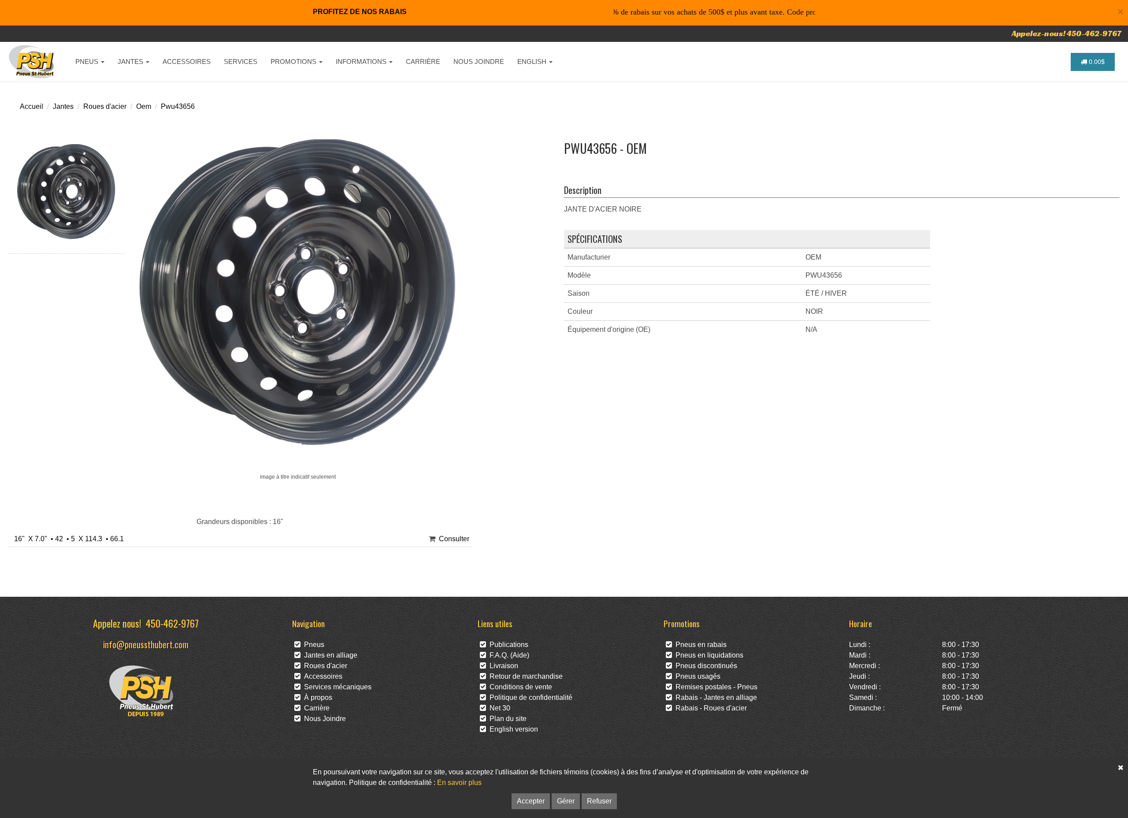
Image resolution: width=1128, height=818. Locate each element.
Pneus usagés (696, 676)
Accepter (531, 801)
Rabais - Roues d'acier (709, 708)
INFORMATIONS (362, 61)
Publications (507, 644)
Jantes (63, 106)
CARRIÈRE (423, 61)
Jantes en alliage (329, 655)
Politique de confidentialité (529, 697)
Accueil (31, 106)
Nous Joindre (323, 718)
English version (512, 729)
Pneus (312, 644)
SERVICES (240, 61)
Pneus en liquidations (707, 655)
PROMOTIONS (294, 61)
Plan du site (506, 718)
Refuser (599, 801)
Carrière (315, 708)
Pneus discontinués (704, 665)
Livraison (502, 665)
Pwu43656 (178, 106)
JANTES (131, 61)
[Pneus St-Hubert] (32, 62)
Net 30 (498, 708)
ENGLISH (532, 61)
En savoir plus (459, 782)
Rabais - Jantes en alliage (714, 697)
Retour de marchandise (524, 676)
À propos (316, 697)
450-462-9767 (172, 623)
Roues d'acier (104, 106)
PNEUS (87, 61)
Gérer (566, 801)
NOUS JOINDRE (478, 61)
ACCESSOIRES (187, 61)
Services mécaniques (336, 687)
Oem (143, 106)
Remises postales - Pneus (714, 687)
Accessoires (321, 676)
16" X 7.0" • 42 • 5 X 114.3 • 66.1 (67, 539)
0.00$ (1096, 61)
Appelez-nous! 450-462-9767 (1066, 33)
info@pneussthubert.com (146, 644)
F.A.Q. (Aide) (507, 655)
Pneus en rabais (699, 644)
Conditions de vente (519, 687)
